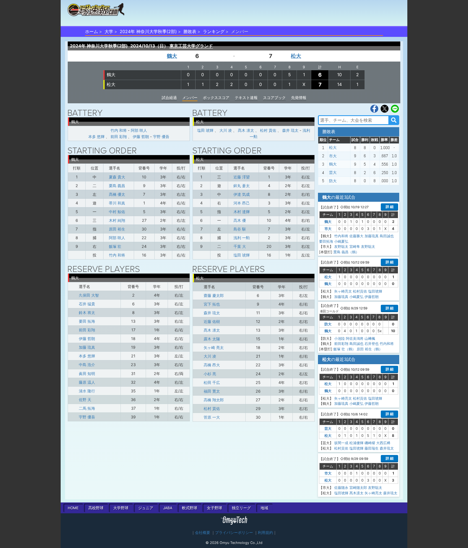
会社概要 (202, 532)
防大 (333, 180)
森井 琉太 (290, 130)
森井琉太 (387, 448)
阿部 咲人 (139, 130)
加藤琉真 (372, 236)
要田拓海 (326, 241)
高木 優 (239, 220)
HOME (73, 508)
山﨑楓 (370, 338)
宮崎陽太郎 (358, 487)
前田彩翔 (341, 343)
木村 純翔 (117, 220)
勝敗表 (189, 31)
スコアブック (274, 97)
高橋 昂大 (212, 365)
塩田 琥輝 (205, 130)
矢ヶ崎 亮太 (214, 347)
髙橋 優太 (117, 194)
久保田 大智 (89, 295)
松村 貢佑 (268, 130)
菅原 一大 (212, 417)
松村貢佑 (360, 291)
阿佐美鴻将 (354, 338)
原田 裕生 (117, 229)
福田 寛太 (212, 391)
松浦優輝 (356, 443)
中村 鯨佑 (117, 211)
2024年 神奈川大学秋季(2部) (148, 31)
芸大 (333, 172)
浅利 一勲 (241, 237)
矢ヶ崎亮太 (343, 291)
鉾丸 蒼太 (241, 185)
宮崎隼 (354, 246)
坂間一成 (341, 443)
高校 (95, 508)
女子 (214, 508)
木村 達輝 (241, 211)
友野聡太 (341, 246)
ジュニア (145, 508)
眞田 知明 (87, 373)
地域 (264, 508)
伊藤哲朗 (372, 296)
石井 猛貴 (87, 304)
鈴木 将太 (87, 312)
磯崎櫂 (370, 443)
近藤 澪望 (241, 177)
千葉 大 (239, 246)
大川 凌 (225, 130)
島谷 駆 (239, 229)
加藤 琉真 (87, 347)
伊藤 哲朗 (141, 136)
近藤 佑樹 (212, 321)
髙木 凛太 (246, 130)
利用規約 (265, 532)
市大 (333, 155)
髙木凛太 (356, 493)
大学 (109, 31)
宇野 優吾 (161, 136)
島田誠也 (387, 236)
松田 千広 (212, 382)
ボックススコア (216, 97)
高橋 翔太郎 (214, 400)
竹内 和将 (118, 130)
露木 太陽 (212, 339)
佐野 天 (85, 399)
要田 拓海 (87, 321)
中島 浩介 (87, 364)
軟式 (189, 508)
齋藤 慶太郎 (214, 295)
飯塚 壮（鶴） (344, 349)
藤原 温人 (87, 382)
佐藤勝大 (356, 236)
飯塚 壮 (115, 246)
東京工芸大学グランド (191, 46)
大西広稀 (383, 443)
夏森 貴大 (117, 177)
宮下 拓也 (212, 304)
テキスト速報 (246, 97)
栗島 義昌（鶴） (346, 252)
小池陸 (339, 338)
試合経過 (169, 97)
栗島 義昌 (117, 185)
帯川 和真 (117, 203)
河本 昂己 (241, 203)
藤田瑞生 (372, 448)
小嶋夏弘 (341, 241)
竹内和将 (341, 236)
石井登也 (372, 343)
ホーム (91, 31)
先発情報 (298, 97)
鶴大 (172, 56)
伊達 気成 (241, 194)
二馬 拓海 (87, 408)
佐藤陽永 (341, 487)
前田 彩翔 (118, 136)
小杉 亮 (210, 373)
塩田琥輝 (375, 291)
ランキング (214, 31)
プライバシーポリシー (234, 532)
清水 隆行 (87, 391)
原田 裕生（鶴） (369, 349)
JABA (167, 508)
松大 (296, 56)
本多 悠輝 (96, 136)
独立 (241, 508)
